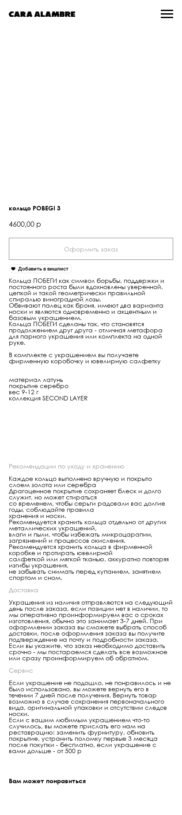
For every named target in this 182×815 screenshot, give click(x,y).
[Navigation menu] (167, 14)
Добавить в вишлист (43, 269)
